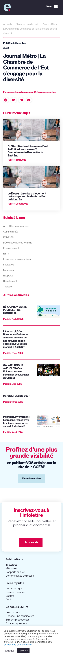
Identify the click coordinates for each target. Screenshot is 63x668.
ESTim (6, 253)
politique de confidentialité (18, 644)
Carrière (10, 595)
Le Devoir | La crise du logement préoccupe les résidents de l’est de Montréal (27, 196)
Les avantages (14, 588)
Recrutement (10, 281)
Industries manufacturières (17, 259)
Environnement (11, 248)
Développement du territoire (17, 242)
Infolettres (8, 264)
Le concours (13, 612)
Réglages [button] (9, 650)
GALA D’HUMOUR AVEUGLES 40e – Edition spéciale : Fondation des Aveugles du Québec (16, 371)
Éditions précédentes (18, 619)
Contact (10, 599)
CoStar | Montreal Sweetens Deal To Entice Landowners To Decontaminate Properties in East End (28, 151)
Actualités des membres (15, 226)
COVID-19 (8, 237)
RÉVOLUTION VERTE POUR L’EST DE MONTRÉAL (15, 310)
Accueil (7, 24)
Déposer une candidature (20, 616)
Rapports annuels (16, 572)
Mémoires (8, 270)
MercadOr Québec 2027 (16, 396)
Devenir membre (15, 592)
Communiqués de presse (20, 575)
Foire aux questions (16, 623)
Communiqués (10, 232)
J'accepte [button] (23, 650)
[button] (52, 6)
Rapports (8, 275)
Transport (8, 286)
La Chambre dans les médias (27, 24)
